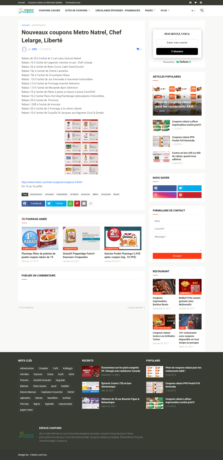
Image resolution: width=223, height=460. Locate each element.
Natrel (116, 194)
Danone (38, 374)
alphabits (25, 398)
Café (55, 368)
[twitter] (196, 2)
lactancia (85, 194)
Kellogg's (67, 368)
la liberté (74, 194)
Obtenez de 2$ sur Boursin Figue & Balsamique (120, 401)
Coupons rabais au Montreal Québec (45, 2)
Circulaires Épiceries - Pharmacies (117, 10)
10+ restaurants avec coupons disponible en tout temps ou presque (189, 337)
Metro (95, 194)
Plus (164, 10)
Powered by (168, 62)
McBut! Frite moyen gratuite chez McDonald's (190, 301)
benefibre (53, 398)
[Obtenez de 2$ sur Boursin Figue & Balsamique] (90, 403)
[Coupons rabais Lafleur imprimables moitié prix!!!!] (161, 125)
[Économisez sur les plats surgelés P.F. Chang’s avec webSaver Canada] (90, 371)
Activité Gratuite (42, 380)
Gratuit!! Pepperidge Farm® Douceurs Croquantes (79, 255)
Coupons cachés (49, 10)
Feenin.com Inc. (38, 454)
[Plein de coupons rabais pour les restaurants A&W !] (154, 371)
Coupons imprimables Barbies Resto (160, 301)
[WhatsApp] (70, 204)
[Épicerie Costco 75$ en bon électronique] (90, 387)
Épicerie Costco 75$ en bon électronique (116, 385)
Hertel (70, 392)
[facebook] (190, 2)
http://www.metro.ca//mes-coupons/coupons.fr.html (52, 182)
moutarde (105, 194)
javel (53, 386)
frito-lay (24, 403)
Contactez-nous (73, 2)
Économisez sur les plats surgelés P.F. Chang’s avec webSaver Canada (120, 369)
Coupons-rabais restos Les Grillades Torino (164, 336)
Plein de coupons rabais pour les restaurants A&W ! (183, 369)
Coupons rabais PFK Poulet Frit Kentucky (183, 139)
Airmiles (24, 374)
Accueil (21, 2)
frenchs (24, 380)
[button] (194, 10)
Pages (149, 10)
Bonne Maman (28, 392)
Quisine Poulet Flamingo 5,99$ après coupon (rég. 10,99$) (122, 255)
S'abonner (177, 51)
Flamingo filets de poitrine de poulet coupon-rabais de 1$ (38, 255)
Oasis (50, 374)
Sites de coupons (76, 10)
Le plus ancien (135, 307)
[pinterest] (201, 2)
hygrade (60, 380)
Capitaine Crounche (51, 392)
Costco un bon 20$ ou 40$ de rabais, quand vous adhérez (186, 156)
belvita (39, 398)
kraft (61, 374)
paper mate (26, 409)
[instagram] (165, 195)
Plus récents (26, 307)
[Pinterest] (77, 204)
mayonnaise (65, 403)
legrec (37, 403)
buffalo (67, 398)
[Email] (84, 204)
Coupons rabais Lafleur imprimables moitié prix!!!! (186, 123)
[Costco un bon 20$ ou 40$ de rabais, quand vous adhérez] (161, 157)
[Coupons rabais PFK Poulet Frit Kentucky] (161, 141)
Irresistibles (62, 194)
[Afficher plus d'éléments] (91, 204)
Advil (71, 374)
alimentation (39, 25)
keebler (65, 386)
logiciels (49, 403)
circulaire (49, 194)
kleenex (24, 386)
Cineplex (43, 368)
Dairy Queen (39, 386)
